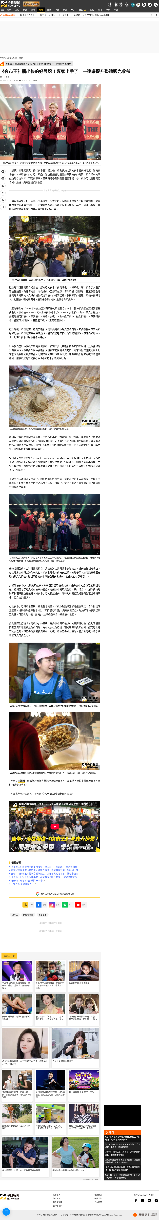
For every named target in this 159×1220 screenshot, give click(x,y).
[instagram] (116, 4)
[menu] (2, 9)
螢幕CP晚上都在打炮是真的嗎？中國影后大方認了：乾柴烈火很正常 (83, 1127)
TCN (53, 14)
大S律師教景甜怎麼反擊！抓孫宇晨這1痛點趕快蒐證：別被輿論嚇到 (50, 1094)
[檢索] (150, 5)
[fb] (110, 4)
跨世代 (43, 14)
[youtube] (127, 4)
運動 (49, 9)
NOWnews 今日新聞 (8, 58)
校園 (116, 9)
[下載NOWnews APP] (144, 5)
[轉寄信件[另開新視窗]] (3, 185)
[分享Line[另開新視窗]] (3, 178)
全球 (57, 9)
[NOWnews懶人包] (138, 5)
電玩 (81, 9)
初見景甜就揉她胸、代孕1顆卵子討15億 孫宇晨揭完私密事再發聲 (24, 1062)
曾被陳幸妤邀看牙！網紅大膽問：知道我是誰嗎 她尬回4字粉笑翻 (16, 1094)
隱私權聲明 (57, 1202)
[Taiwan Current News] (133, 5)
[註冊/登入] (156, 5)
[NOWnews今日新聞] (10, 4)
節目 (100, 9)
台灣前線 (64, 14)
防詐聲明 (56, 1195)
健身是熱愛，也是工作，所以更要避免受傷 (21, 1170)
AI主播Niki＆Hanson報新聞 (97, 14)
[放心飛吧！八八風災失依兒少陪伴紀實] (31, 4)
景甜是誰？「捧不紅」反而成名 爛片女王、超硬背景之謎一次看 (50, 1018)
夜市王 (15, 914)
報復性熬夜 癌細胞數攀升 (80, 983)
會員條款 (98, 1195)
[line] (121, 4)
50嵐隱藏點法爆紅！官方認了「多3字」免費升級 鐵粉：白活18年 (50, 1127)
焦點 (9, 9)
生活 (73, 9)
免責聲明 (56, 1198)
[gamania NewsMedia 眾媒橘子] (144, 1215)
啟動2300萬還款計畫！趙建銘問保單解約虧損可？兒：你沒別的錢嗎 (50, 985)
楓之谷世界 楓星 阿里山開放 (81, 1092)
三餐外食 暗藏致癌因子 (62, 1061)
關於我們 (98, 1198)
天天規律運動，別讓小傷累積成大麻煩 (16, 1018)
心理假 (77, 14)
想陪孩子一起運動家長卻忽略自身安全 (69, 1170)
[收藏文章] (3, 207)
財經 (65, 9)
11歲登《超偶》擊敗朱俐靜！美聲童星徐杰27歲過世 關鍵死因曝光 (16, 985)
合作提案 (98, 1202)
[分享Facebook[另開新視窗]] (3, 171)
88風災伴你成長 (27, 14)
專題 (33, 9)
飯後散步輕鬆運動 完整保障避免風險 (16, 1127)
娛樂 (41, 9)
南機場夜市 (28, 914)
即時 (17, 9)
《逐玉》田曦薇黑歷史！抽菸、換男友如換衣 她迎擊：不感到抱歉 (83, 1018)
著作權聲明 (57, 1206)
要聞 (25, 9)
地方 (108, 9)
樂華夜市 (43, 914)
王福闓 (21, 781)
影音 (92, 9)
